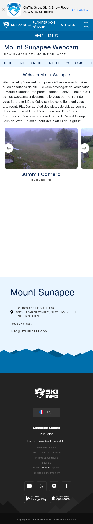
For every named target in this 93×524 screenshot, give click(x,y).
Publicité (46, 434)
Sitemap (46, 462)
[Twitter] (41, 486)
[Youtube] (29, 486)
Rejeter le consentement (46, 472)
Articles (68, 24)
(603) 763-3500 (21, 324)
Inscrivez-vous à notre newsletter (46, 441)
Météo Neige (21, 24)
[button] (86, 24)
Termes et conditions (46, 457)
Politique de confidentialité (46, 452)
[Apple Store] (60, 497)
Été (50, 35)
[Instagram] (54, 486)
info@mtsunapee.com (28, 331)
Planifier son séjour (44, 24)
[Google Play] (36, 497)
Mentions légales (46, 447)
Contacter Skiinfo (46, 428)
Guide (9, 63)
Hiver (39, 35)
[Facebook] (66, 486)
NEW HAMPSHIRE (18, 54)
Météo (55, 63)
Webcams (75, 63)
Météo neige (32, 63)
